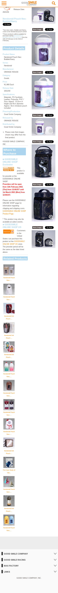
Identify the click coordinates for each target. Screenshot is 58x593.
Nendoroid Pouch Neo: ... (9, 279)
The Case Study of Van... (9, 471)
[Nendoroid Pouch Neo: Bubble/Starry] (43, 22)
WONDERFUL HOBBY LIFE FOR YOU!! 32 (13, 36)
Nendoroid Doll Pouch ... (9, 317)
